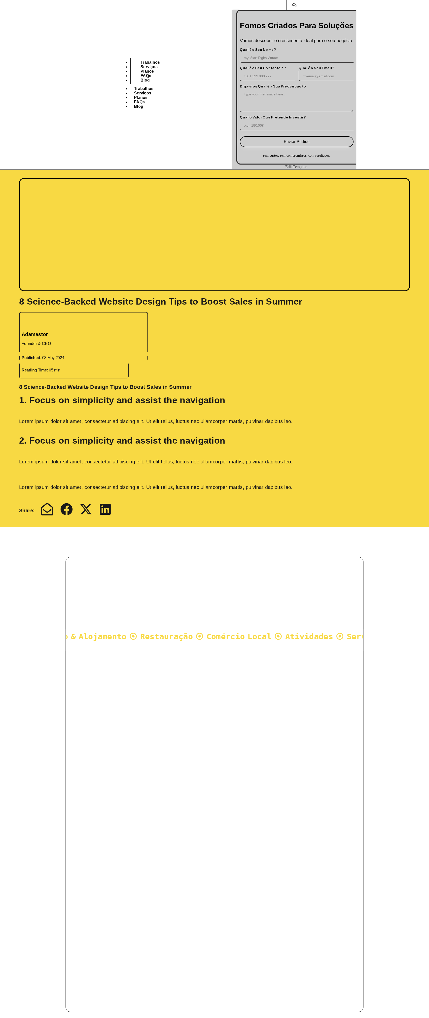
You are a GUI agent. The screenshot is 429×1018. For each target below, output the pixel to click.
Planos (147, 71)
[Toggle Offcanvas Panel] (294, 5)
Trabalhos (150, 62)
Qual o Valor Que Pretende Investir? (273, 117)
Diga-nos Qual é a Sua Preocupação (273, 86)
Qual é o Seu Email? (317, 68)
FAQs (146, 76)
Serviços (149, 67)
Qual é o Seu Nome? (258, 50)
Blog (145, 80)
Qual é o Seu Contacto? (261, 68)
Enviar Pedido (297, 142)
